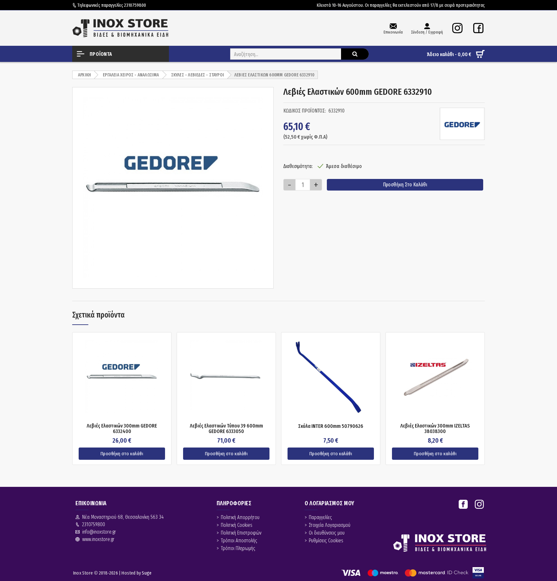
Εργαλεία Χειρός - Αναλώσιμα (131, 75)
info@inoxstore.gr (99, 532)
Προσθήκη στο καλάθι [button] (122, 454)
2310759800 (135, 5)
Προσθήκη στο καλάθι (405, 185)
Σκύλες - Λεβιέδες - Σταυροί (197, 75)
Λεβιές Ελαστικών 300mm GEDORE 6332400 (122, 428)
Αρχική (84, 75)
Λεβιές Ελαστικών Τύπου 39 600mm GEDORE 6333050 (226, 428)
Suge (146, 573)
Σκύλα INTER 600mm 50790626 (330, 426)
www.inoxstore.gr (98, 539)
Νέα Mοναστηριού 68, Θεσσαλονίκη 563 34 (123, 517)
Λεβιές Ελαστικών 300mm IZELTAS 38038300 (435, 428)
